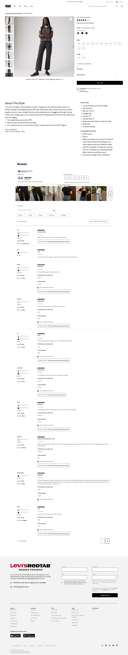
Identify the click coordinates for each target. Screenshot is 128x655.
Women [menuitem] (26, 6)
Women (12, 13)
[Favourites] (116, 6)
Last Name (94, 566)
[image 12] (53, 75)
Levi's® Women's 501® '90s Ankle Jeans (56, 394)
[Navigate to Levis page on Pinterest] (106, 646)
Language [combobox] (63, 215)
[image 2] (32, 75)
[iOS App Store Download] (15, 635)
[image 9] (47, 75)
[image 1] (30, 75)
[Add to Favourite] (70, 19)
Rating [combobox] (20, 215)
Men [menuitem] (20, 6)
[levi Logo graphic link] (8, 6)
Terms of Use (115, 588)
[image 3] (34, 75)
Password (94, 574)
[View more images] (9, 75)
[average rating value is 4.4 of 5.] (82, 20)
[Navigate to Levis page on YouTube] (113, 646)
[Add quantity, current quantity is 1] (119, 75)
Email (62, 574)
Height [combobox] (30, 215)
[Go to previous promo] (44, 1)
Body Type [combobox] (51, 215)
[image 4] (36, 75)
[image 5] (38, 75)
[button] (80, 69)
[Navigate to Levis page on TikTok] (102, 646)
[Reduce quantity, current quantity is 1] (113, 75)
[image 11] (51, 75)
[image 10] (49, 75)
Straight (19, 13)
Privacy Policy (105, 589)
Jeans (15, 13)
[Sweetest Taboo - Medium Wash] (78, 33)
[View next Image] (73, 47)
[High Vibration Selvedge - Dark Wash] (82, 33)
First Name (64, 566)
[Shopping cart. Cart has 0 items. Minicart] (122, 6)
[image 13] (55, 75)
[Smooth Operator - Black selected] (86, 33)
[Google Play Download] (29, 635)
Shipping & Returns (83, 91)
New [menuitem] (15, 6)
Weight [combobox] (40, 215)
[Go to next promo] (83, 1)
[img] (116, 577)
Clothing (7, 13)
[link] (25, 645)
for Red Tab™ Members (85, 23)
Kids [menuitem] (32, 6)
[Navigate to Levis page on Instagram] (109, 646)
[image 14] (57, 75)
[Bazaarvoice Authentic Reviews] (25, 171)
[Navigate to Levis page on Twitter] (117, 646)
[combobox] (100, 221)
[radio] (79, 44)
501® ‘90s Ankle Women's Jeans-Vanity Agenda (58, 241)
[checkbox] (62, 582)
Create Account (105, 595)
